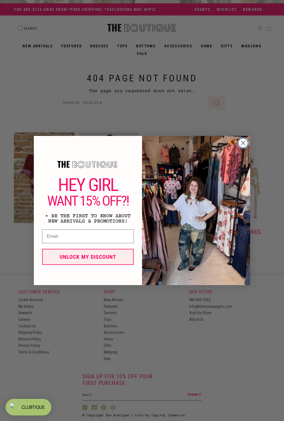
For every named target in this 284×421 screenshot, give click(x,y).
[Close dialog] (243, 143)
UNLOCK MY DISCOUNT (88, 257)
